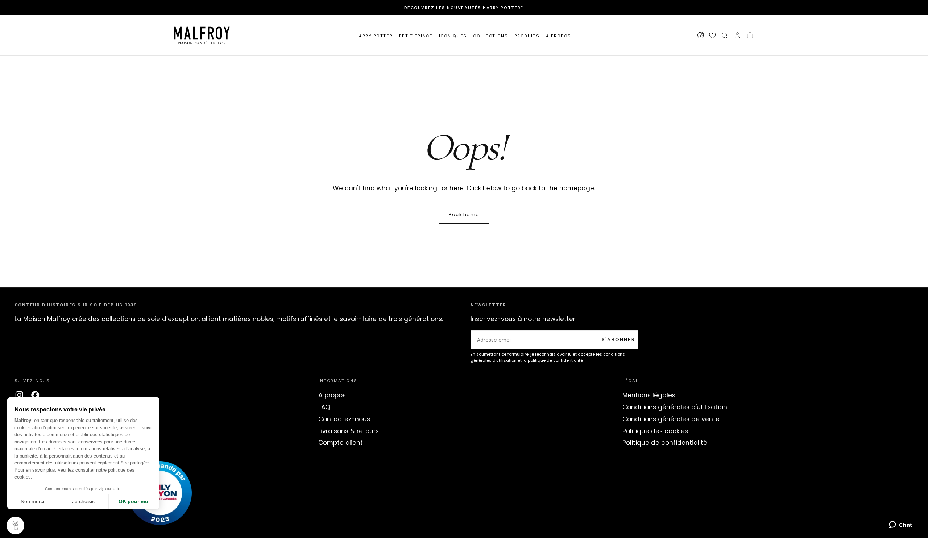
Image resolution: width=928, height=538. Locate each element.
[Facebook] (35, 395)
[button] (700, 36)
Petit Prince (415, 35)
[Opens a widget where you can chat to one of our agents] (901, 525)
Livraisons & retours (348, 431)
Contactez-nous (344, 419)
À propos (332, 395)
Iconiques (453, 35)
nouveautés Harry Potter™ (485, 7)
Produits (526, 35)
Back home (464, 214)
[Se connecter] (737, 36)
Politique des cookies (655, 431)
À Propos (558, 35)
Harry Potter (374, 35)
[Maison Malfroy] (160, 493)
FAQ (324, 407)
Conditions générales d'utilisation (674, 407)
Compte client (340, 442)
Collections (490, 35)
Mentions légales (648, 395)
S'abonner (618, 339)
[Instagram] (19, 395)
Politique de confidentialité (664, 442)
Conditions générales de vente (671, 419)
